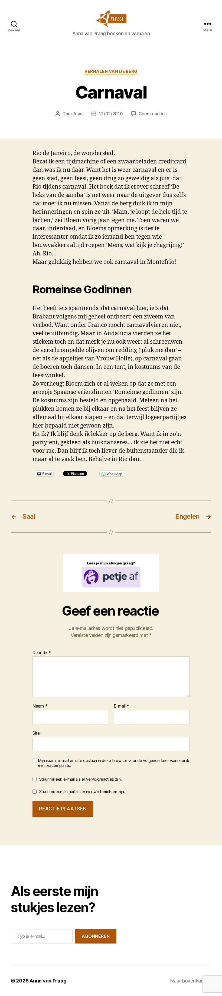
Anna (78, 113)
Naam (39, 706)
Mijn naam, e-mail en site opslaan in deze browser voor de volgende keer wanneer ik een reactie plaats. (113, 763)
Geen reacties (153, 113)
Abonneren (96, 936)
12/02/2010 (111, 113)
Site (36, 732)
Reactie (41, 652)
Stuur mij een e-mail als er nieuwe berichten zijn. (82, 791)
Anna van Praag (48, 981)
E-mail (121, 706)
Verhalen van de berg (111, 71)
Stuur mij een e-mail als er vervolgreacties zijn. (80, 779)
